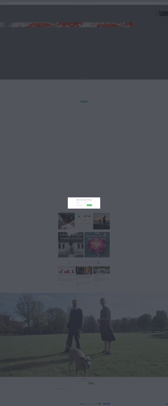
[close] (99, 198)
